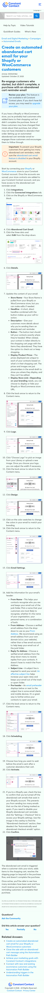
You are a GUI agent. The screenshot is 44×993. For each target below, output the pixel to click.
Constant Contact (14, 990)
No (35, 929)
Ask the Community (11, 918)
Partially (21, 929)
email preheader (34, 685)
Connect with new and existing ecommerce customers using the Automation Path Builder (21, 967)
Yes (7, 929)
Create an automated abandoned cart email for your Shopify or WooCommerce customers (22, 944)
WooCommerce (9, 171)
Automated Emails (12, 41)
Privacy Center (29, 990)
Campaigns (35, 38)
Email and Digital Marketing (15, 38)
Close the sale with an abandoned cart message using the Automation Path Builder (23, 952)
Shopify (28, 168)
